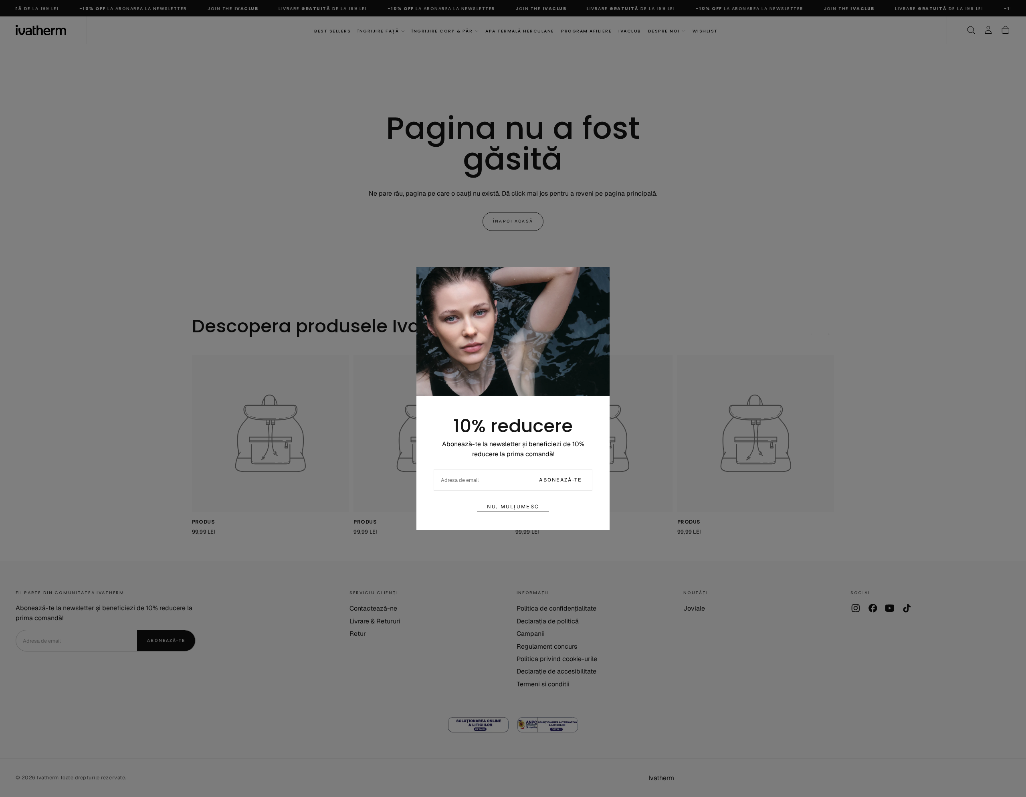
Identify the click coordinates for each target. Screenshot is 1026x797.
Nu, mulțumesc (513, 506)
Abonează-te (560, 480)
